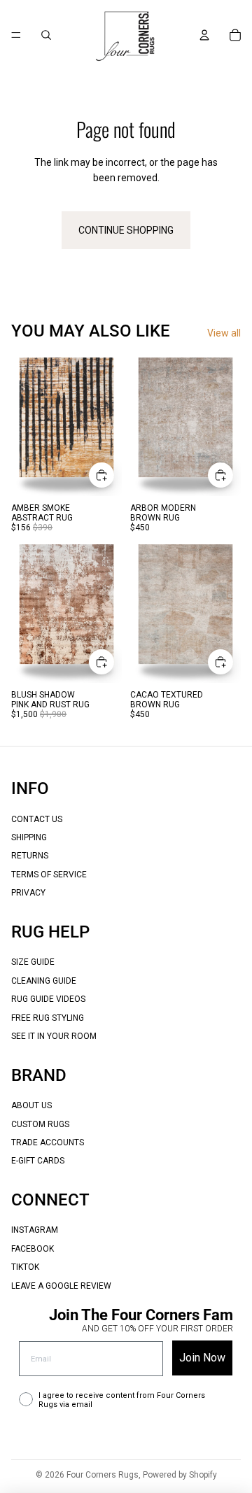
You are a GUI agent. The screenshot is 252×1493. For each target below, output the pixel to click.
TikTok (25, 1267)
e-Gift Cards (37, 1161)
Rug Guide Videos (48, 999)
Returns (29, 856)
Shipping (29, 837)
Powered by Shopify (180, 1475)
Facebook (32, 1249)
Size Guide (33, 962)
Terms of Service (49, 874)
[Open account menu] (204, 35)
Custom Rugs (40, 1124)
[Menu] (16, 35)
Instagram (34, 1230)
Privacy (28, 893)
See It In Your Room (54, 1036)
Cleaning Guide (43, 981)
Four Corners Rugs (102, 1475)
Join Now (202, 1357)
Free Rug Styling (47, 1018)
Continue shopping (126, 230)
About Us (31, 1105)
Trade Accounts (47, 1142)
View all (224, 333)
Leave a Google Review (61, 1286)
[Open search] (46, 35)
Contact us (36, 819)
